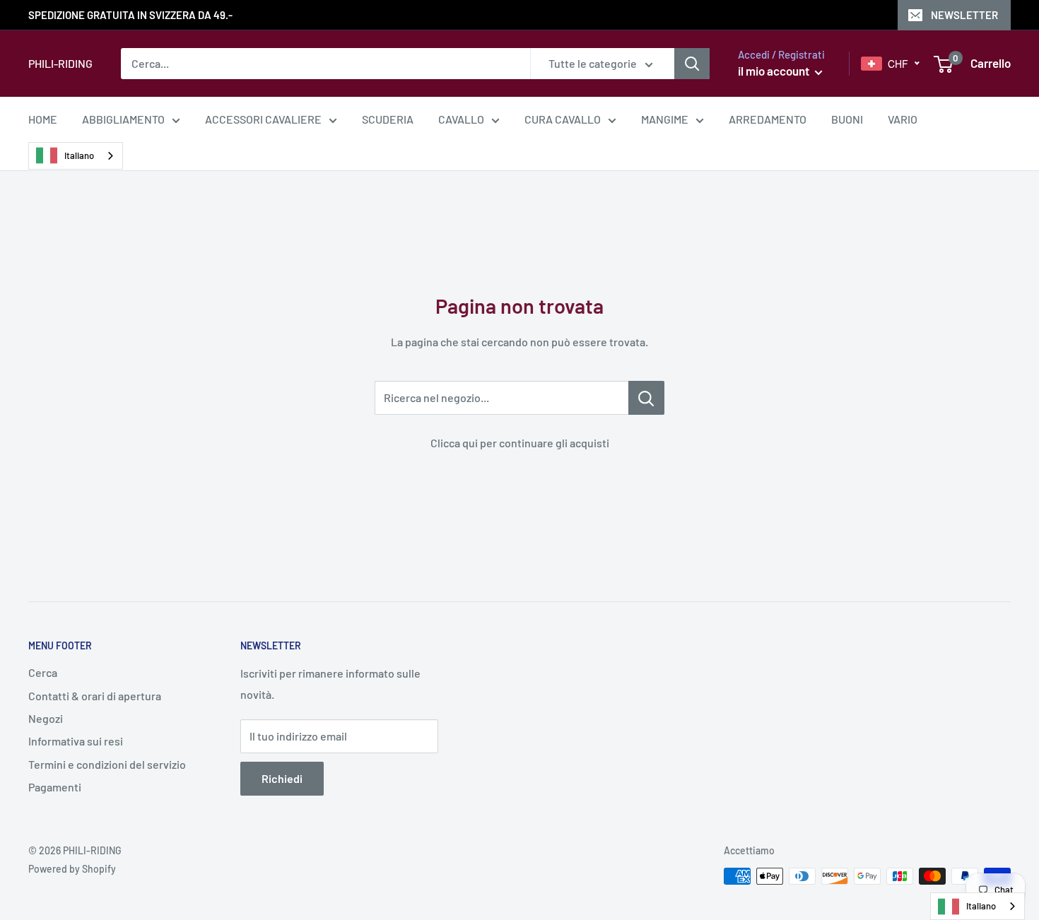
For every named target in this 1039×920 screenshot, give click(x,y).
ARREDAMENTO (767, 119)
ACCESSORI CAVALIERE (263, 119)
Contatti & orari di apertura (94, 695)
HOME (42, 119)
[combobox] (75, 156)
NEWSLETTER (964, 14)
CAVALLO (461, 119)
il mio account (774, 71)
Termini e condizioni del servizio (107, 764)
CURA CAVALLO (562, 119)
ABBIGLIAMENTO (123, 119)
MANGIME (664, 119)
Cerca (42, 672)
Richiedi (282, 778)
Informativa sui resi (75, 741)
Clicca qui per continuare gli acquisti (519, 442)
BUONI (847, 119)
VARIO (902, 119)
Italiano (79, 155)
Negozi (45, 718)
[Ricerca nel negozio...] (646, 398)
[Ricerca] (692, 63)
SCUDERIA (387, 119)
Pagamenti (54, 787)
